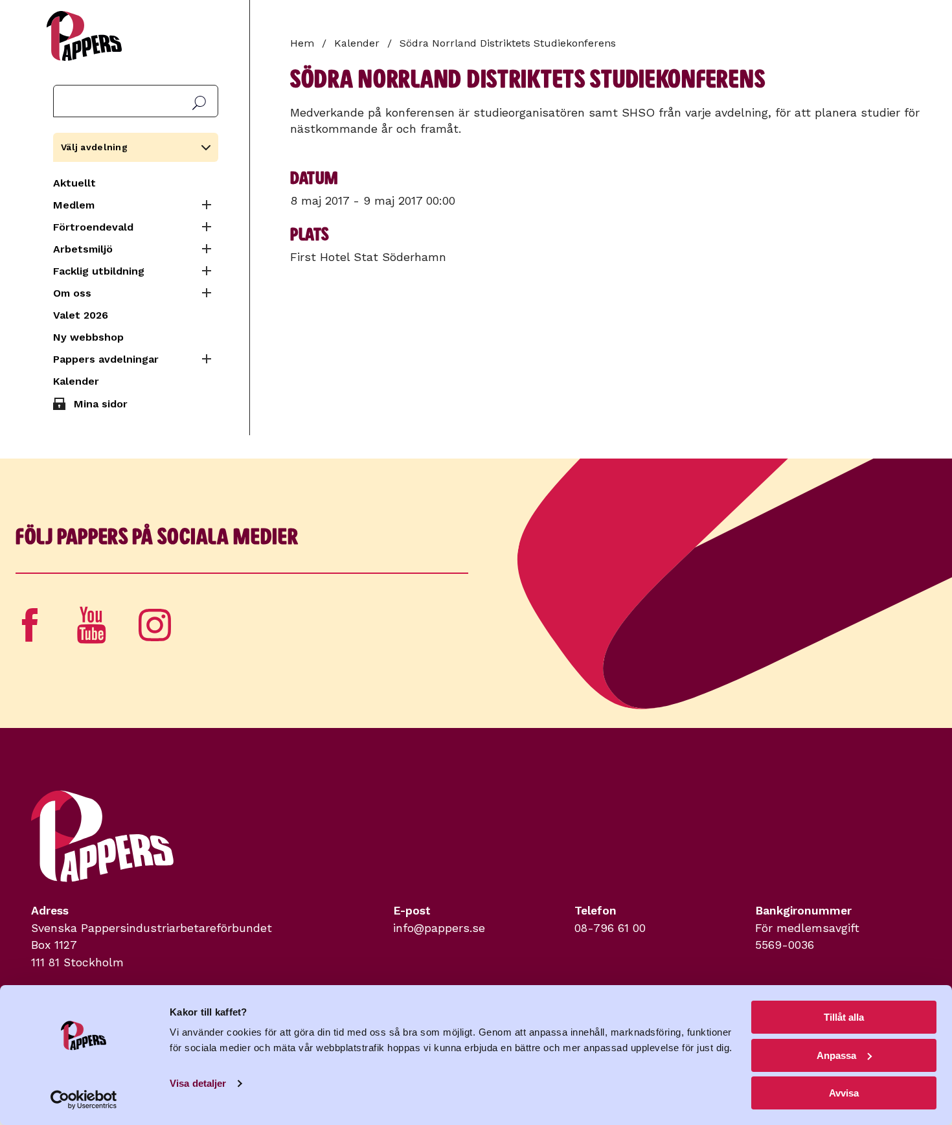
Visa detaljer (198, 1083)
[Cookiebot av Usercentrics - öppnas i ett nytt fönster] (84, 1099)
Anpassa (836, 1055)
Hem (302, 43)
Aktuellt (74, 183)
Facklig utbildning (98, 271)
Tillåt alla (844, 1017)
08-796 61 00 (610, 928)
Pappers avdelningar (106, 359)
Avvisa (844, 1092)
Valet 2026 (80, 315)
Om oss (72, 293)
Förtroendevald (93, 227)
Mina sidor (101, 404)
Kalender (76, 381)
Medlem (74, 205)
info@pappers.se (439, 928)
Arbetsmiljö (83, 249)
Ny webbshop (88, 337)
